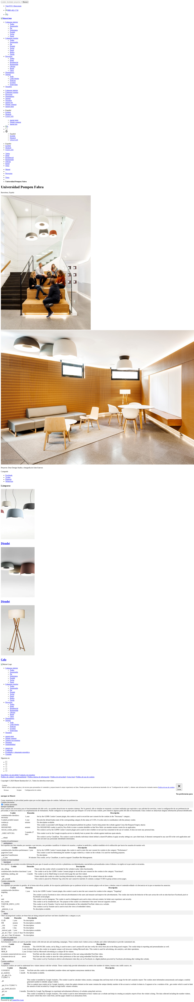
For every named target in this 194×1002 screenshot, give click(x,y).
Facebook (8, 475)
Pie (11, 28)
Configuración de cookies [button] (33, 790)
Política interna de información (38, 777)
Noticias (13, 81)
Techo (12, 34)
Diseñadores (9, 72)
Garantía (8, 754)
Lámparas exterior (11, 38)
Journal (8, 74)
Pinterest (8, 479)
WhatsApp (9, 481)
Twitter (7, 477)
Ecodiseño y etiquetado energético (17, 752)
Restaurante (14, 64)
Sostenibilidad (10, 744)
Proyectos (8, 56)
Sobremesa (14, 30)
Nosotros (8, 87)
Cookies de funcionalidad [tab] (10, 860)
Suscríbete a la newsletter (10, 775)
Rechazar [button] (6, 790)
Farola (12, 54)
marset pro (9, 102)
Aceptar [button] (19, 790)
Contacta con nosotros (27, 775)
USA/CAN (9, 116)
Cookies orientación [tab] (8, 881)
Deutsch (8, 114)
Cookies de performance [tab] (9, 841)
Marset (7, 169)
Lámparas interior (11, 22)
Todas (12, 24)
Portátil (12, 32)
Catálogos (8, 750)
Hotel (12, 60)
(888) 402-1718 (12, 10)
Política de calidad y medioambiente (13, 777)
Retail (12, 68)
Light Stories (14, 78)
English (8, 112)
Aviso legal (71, 777)
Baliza (12, 52)
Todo (12, 76)
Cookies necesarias (10, 805)
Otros (12, 70)
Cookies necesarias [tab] (7, 802)
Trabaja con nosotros (12, 740)
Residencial (14, 62)
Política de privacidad (58, 777)
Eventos (13, 83)
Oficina (12, 66)
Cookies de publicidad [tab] (9, 938)
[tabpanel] (97, 824)
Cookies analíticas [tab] (7, 961)
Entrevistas (14, 85)
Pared (12, 36)
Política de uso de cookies (85, 777)
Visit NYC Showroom (13, 6)
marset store (9, 106)
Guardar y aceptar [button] (7, 998)
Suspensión (14, 26)
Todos (12, 58)
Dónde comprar (11, 104)
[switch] (2, 843)
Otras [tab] (3, 911)
